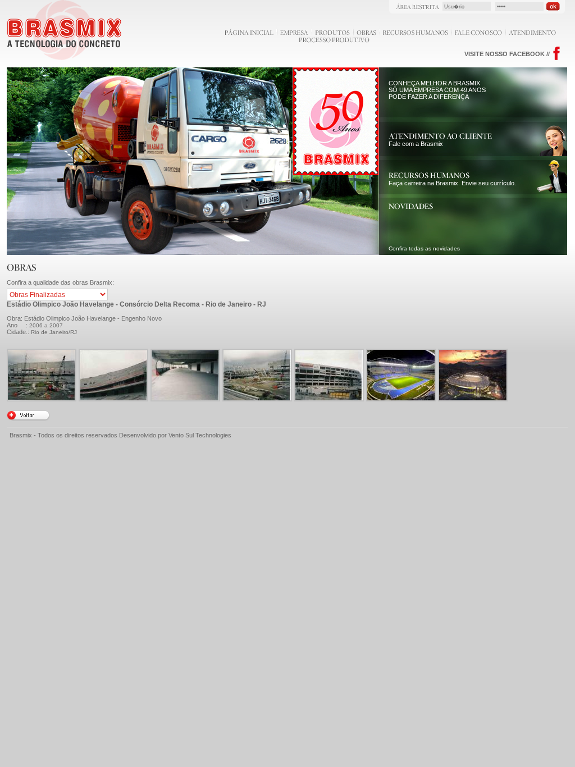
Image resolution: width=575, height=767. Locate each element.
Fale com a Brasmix (416, 143)
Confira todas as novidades (424, 248)
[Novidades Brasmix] (411, 207)
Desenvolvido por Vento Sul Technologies (175, 435)
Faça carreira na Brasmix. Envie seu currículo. (452, 183)
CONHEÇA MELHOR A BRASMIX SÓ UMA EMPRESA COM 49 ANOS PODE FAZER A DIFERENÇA (437, 90)
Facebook (557, 54)
